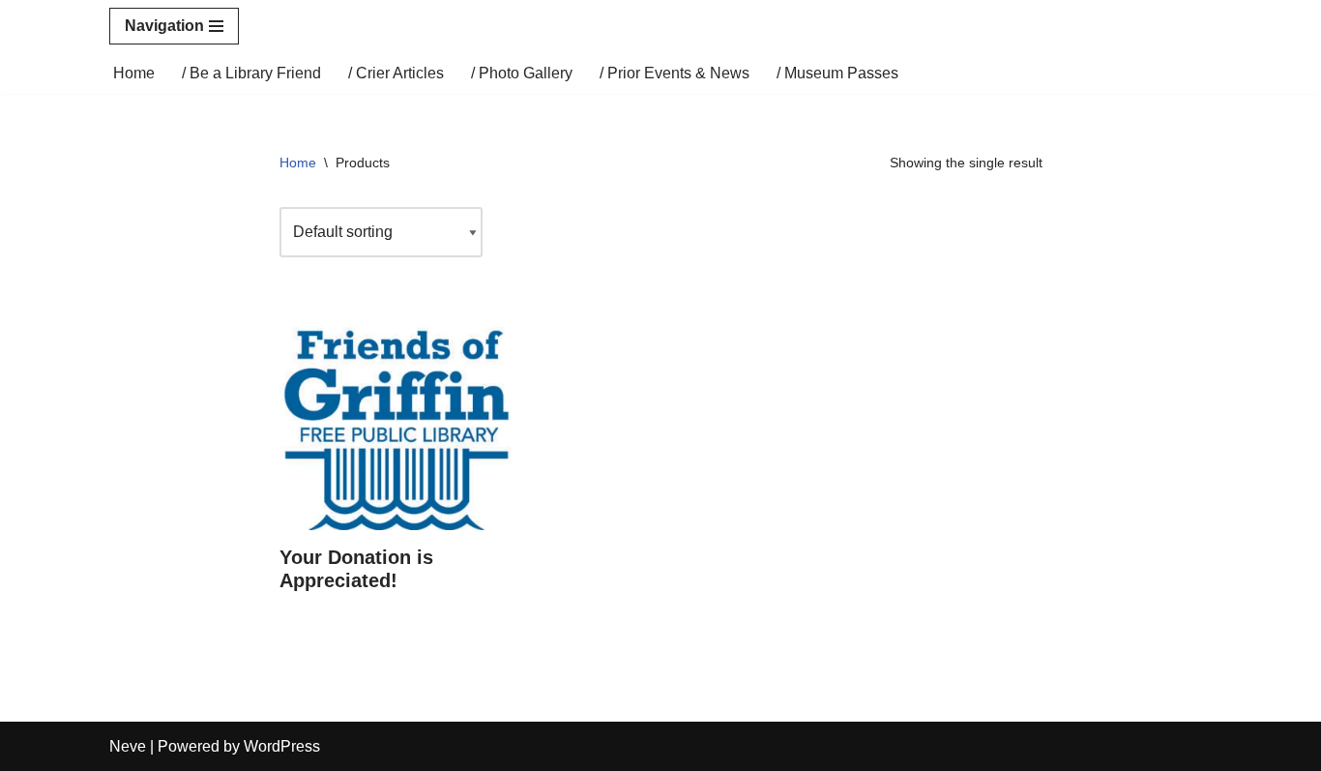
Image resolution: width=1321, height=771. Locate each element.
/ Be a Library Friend (251, 73)
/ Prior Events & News (674, 73)
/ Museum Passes (837, 73)
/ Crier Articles (396, 73)
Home (134, 73)
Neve (127, 746)
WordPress (282, 746)
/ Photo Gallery (521, 73)
